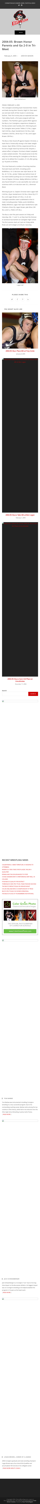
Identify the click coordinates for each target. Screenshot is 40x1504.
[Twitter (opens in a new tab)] (19, 5)
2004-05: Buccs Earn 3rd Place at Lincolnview (20, 680)
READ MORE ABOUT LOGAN (11, 1468)
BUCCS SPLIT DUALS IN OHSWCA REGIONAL (15, 891)
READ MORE (6, 1114)
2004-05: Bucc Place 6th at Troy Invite (20, 351)
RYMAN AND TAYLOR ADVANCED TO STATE (15, 874)
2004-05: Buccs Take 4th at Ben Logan (20, 515)
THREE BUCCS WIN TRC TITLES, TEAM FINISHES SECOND (19, 884)
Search (4, 691)
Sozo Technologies (27, 1502)
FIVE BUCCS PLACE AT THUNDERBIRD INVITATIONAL (18, 894)
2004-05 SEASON (27, 56)
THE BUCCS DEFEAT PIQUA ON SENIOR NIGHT (16, 886)
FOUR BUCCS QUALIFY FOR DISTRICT (13, 881)
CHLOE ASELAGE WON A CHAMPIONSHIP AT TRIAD (17, 889)
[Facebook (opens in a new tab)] (21, 5)
